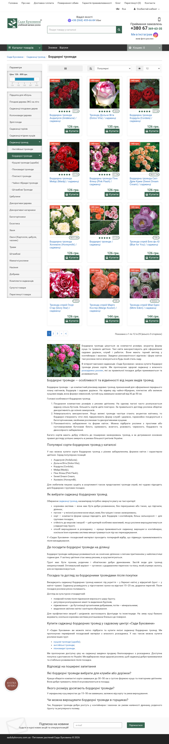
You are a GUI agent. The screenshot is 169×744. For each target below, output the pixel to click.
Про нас (25, 3)
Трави (13, 247)
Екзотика (15, 223)
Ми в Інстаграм (141, 34)
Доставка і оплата (44, 3)
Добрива (14, 274)
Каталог (23, 47)
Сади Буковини (15, 57)
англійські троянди (64, 645)
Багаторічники (18, 216)
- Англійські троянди (21, 149)
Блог (118, 3)
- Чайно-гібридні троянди (24, 183)
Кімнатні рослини (19, 260)
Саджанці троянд (36, 57)
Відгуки (64, 47)
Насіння (14, 267)
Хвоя (12, 230)
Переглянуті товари (20, 294)
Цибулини (15, 196)
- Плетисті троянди (20, 176)
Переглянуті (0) (132, 3)
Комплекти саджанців (22, 281)
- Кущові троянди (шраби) (24, 162)
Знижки (52, 47)
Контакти (150, 3)
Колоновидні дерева (21, 115)
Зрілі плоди (16, 122)
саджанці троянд (68, 501)
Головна (13, 3)
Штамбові (15, 254)
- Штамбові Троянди (21, 189)
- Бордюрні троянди (21, 156)
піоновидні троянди (64, 648)
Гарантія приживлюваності (97, 3)
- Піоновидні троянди (22, 169)
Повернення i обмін (68, 3)
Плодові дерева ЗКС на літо (24, 101)
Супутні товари (18, 287)
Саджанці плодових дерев (24, 108)
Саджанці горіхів (19, 128)
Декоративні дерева (21, 203)
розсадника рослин (92, 370)
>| (66, 333)
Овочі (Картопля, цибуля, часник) (23, 239)
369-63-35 (146, 28)
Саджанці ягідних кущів (22, 135)
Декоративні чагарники (22, 210)
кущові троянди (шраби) (67, 641)
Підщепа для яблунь (21, 95)
